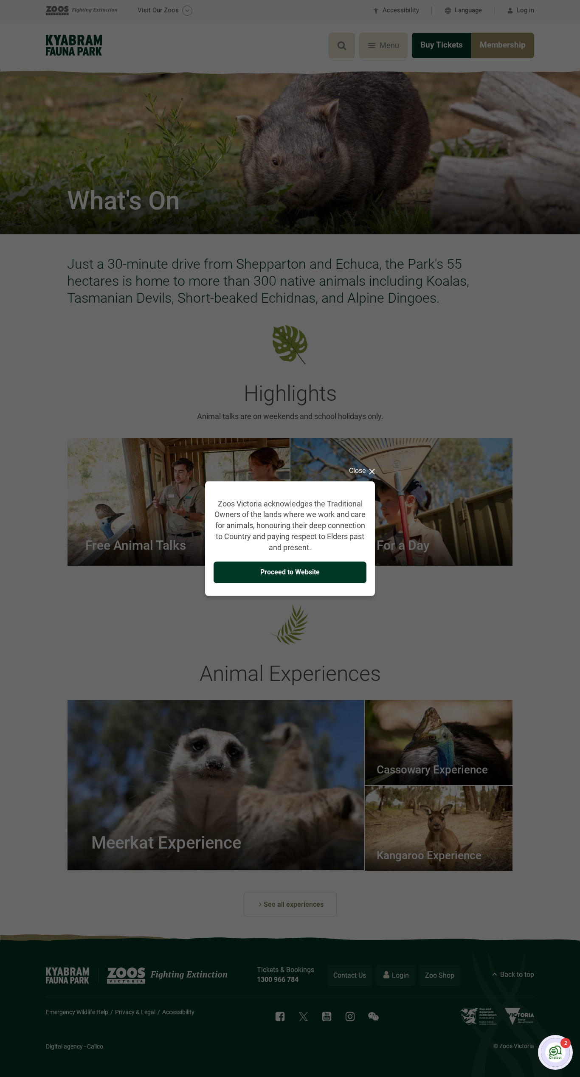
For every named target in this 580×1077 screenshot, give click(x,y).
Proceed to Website (290, 572)
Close (357, 470)
